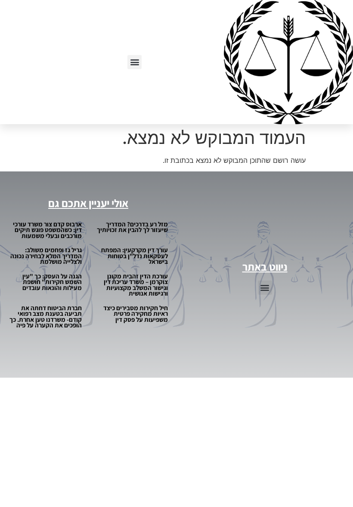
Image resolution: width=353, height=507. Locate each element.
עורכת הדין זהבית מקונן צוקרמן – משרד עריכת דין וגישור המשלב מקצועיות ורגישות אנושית (136, 285)
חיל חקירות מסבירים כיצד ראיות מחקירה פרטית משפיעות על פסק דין (135, 314)
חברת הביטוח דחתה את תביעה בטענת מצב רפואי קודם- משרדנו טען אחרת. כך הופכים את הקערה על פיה (45, 317)
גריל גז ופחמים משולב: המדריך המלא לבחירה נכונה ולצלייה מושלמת (46, 256)
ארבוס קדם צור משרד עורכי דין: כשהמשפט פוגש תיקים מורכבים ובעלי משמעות (47, 230)
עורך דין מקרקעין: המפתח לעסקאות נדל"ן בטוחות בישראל (134, 256)
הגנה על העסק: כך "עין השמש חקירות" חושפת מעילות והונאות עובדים (52, 282)
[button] (134, 62)
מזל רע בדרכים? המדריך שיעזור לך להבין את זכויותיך (132, 227)
